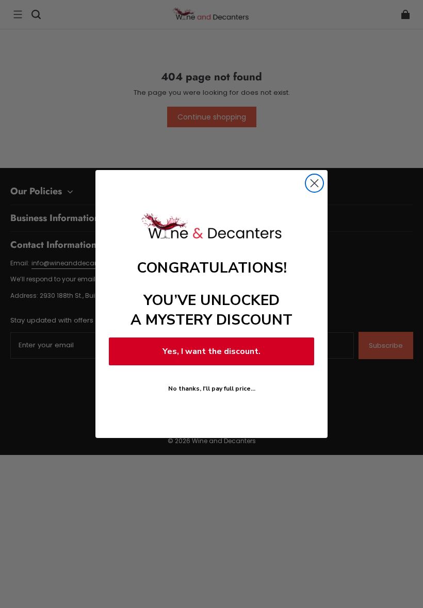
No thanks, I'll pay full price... (211, 388)
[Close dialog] (314, 183)
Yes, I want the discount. (211, 351)
